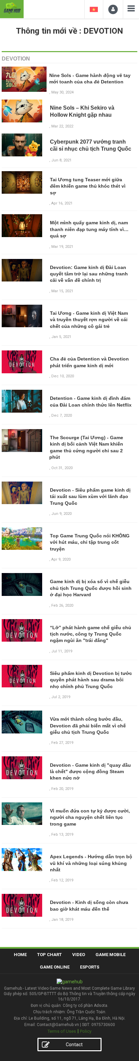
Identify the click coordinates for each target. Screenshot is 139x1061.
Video (78, 954)
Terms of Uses (62, 1031)
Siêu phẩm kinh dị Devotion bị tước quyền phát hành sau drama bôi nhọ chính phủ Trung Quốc (91, 680)
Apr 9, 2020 (61, 559)
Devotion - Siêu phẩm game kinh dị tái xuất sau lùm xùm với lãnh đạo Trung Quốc (90, 496)
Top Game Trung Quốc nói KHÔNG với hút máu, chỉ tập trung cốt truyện (90, 542)
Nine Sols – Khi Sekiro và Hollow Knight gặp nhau (82, 111)
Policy (85, 1031)
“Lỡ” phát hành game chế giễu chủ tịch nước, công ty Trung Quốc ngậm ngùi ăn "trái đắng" (90, 634)
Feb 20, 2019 (62, 789)
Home (20, 954)
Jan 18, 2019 (62, 919)
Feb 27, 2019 (62, 743)
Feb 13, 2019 (62, 834)
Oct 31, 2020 (62, 468)
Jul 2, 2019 (60, 697)
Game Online (55, 967)
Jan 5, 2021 (61, 337)
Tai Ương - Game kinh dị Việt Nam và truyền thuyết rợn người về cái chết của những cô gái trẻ (89, 319)
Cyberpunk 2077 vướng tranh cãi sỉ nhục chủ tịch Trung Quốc (90, 145)
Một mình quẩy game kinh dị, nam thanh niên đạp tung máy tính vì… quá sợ (89, 229)
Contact (74, 1044)
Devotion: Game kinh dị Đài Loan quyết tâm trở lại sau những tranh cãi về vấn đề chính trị (89, 274)
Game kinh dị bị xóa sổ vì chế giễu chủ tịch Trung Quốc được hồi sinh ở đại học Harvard (91, 588)
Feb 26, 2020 (62, 605)
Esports (89, 967)
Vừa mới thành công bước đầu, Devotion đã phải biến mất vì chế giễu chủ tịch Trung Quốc (88, 725)
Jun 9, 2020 (61, 513)
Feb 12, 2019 (62, 880)
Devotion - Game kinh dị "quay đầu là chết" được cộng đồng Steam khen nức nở (90, 771)
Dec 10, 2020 (62, 376)
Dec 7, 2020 (61, 415)
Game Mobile (110, 954)
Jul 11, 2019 (61, 651)
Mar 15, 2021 (62, 291)
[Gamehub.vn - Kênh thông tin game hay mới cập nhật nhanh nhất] (12, 8)
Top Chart (49, 954)
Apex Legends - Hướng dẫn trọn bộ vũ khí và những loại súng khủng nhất (91, 863)
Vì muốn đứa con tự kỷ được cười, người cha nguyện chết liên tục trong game (90, 817)
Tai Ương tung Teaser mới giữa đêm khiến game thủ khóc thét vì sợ (88, 186)
